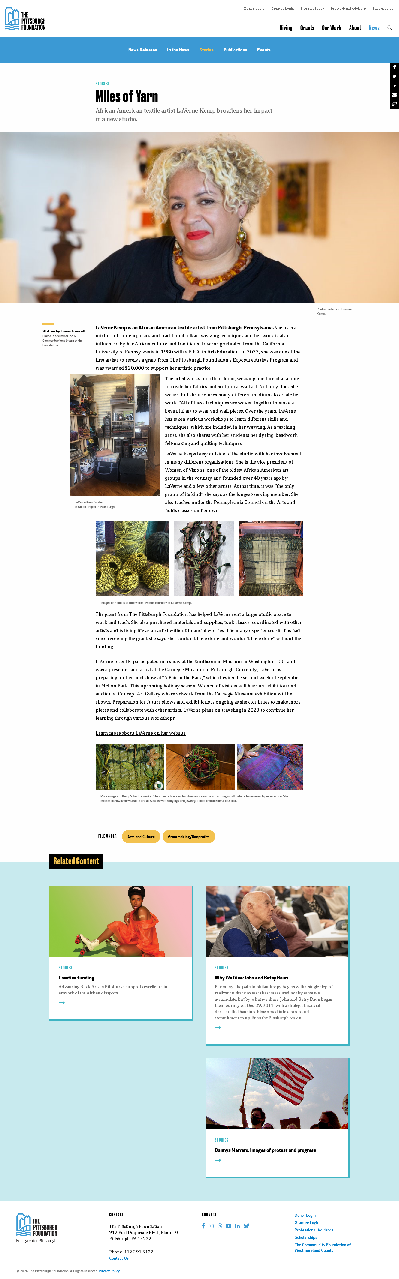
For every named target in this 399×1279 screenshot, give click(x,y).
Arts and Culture (141, 836)
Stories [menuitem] (206, 50)
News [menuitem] (374, 28)
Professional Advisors (348, 8)
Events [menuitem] (264, 50)
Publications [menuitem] (235, 50)
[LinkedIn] (394, 85)
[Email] (394, 94)
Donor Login (254, 8)
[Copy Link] (394, 104)
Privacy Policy (109, 1271)
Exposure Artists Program (261, 360)
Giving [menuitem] (286, 28)
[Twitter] (394, 76)
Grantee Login (282, 8)
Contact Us (119, 1259)
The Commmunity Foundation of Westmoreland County (323, 1248)
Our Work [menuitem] (332, 28)
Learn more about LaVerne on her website (141, 733)
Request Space (312, 8)
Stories (102, 84)
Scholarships (383, 8)
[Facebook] (394, 67)
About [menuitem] (355, 28)
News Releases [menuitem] (142, 50)
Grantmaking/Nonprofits (189, 836)
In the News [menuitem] (178, 50)
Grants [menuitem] (307, 28)
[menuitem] (390, 27)
